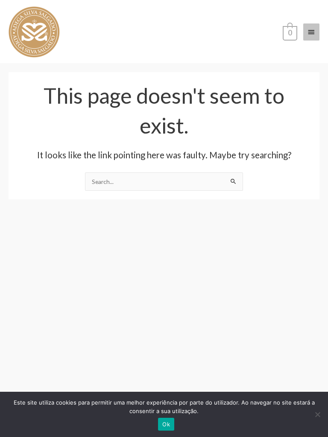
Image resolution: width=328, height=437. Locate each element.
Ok (166, 424)
